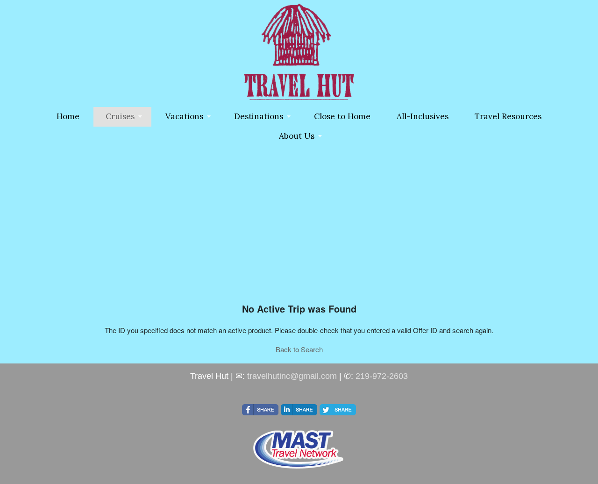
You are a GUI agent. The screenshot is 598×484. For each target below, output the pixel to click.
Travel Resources (508, 116)
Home (68, 116)
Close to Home (342, 116)
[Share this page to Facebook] (260, 409)
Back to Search (299, 349)
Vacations (184, 116)
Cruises (120, 116)
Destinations (258, 116)
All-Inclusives (422, 116)
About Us (296, 136)
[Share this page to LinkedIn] (299, 409)
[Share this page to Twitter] (338, 409)
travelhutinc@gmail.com (292, 376)
